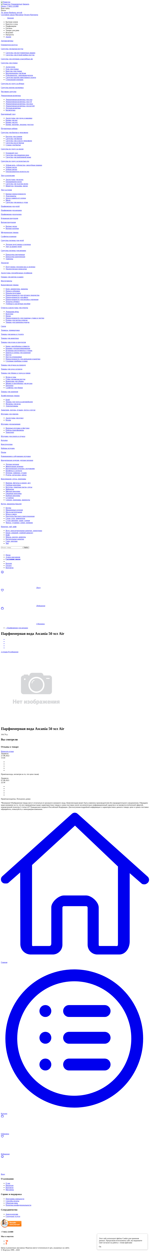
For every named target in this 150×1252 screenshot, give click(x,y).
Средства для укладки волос (17, 184)
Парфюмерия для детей (10, 206)
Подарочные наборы (9, 128)
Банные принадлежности (16, 194)
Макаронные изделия (14, 510)
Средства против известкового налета (21, 77)
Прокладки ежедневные (15, 255)
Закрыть (26, 4)
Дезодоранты (11, 196)
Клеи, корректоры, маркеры (17, 289)
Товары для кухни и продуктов (13, 342)
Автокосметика (7, 41)
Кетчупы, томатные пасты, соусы (19, 487)
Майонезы (10, 489)
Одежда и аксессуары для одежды (14, 308)
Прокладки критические (15, 257)
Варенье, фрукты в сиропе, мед (18, 483)
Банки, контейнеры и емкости (18, 346)
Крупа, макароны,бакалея (11, 504)
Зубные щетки (11, 169)
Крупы (8, 508)
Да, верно (5, 13)
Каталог (9, 563)
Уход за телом (6, 190)
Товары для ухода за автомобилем (19, 402)
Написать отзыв (7, 751)
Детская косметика (13, 108)
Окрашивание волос (14, 182)
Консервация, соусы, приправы (13, 479)
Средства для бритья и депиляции (14, 132)
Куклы (8, 420)
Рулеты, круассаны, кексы (16, 475)
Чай (7, 543)
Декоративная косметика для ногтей (20, 106)
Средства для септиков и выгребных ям (17, 59)
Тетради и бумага (12, 302)
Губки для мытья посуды (15, 379)
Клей (8, 400)
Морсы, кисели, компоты (16, 537)
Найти (26, 547)
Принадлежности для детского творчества (22, 295)
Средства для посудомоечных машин (20, 53)
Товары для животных (10, 338)
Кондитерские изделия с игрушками (20, 469)
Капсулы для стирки (14, 71)
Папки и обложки (13, 291)
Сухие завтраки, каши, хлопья (18, 520)
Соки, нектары (11, 541)
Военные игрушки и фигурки (17, 428)
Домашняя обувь (12, 312)
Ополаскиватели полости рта (17, 171)
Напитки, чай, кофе (9, 527)
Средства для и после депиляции (19, 141)
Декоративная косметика (11, 96)
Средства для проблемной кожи (18, 157)
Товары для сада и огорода (11, 369)
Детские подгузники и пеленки (18, 244)
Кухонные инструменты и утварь (19, 350)
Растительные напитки (15, 539)
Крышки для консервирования (18, 348)
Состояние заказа (8, 15)
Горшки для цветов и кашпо (12, 277)
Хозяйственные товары (10, 396)
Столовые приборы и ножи (17, 361)
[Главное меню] (4, 551)
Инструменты (6, 281)
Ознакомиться (16, 4)
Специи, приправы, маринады (18, 500)
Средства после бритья (15, 143)
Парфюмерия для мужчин (11, 214)
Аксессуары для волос (14, 179)
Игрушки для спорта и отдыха (13, 436)
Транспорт (10, 432)
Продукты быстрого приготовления (20, 516)
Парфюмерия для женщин (11, 210)
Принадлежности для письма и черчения (22, 299)
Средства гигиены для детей (12, 240)
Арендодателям (12, 1214)
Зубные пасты (11, 167)
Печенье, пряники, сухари (16, 473)
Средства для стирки (9, 63)
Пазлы (3, 452)
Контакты (34, 15)
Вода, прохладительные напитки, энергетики (24, 531)
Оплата (27, 15)
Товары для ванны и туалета (12, 334)
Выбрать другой (15, 13)
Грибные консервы (13, 485)
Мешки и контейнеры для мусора (19, 383)
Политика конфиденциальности (18, 1205)
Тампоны (9, 259)
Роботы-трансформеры (15, 430)
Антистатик (10, 67)
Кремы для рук (12, 122)
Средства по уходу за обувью (12, 84)
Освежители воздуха (9, 45)
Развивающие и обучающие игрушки (16, 456)
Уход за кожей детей (14, 247)
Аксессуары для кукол (14, 418)
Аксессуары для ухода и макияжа (19, 118)
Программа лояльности (15, 1199)
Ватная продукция (8, 222)
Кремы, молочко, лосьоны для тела (20, 124)
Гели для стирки (12, 69)
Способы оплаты (12, 1201)
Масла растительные (14, 512)
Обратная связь (12, 1203)
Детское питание (12, 464)
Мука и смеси (11, 514)
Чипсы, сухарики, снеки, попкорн (19, 523)
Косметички (10, 110)
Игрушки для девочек (9, 414)
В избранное (13, 652)
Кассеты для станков (14, 136)
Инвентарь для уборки (15, 381)
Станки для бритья (13, 145)
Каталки (4, 440)
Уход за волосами (8, 175)
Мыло (8, 200)
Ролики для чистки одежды (17, 320)
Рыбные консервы (13, 496)
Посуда (8, 355)
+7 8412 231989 (12, 6)
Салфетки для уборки (14, 388)
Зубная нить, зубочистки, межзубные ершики (24, 165)
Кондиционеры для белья (16, 73)
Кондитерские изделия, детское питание (17, 460)
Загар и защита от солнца (16, 198)
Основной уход (12, 153)
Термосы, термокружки (10, 330)
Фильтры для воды (13, 404)
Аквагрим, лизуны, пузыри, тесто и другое (18, 410)
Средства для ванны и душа (17, 202)
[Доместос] (75, 2)
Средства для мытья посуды (12, 49)
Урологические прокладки (16, 269)
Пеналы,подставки (13, 293)
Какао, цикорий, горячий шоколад (19, 533)
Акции (8, 561)
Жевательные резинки (14, 466)
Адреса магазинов (13, 557)
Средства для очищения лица (17, 155)
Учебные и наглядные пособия (18, 304)
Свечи (3, 326)
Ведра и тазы (11, 377)
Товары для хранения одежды (17, 322)
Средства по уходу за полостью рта (15, 161)
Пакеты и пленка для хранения (18, 353)
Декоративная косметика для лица (19, 104)
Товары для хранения (9, 392)
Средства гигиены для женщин (13, 251)
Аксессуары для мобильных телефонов (16, 273)
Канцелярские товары (10, 285)
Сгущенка (10, 498)
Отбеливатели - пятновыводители (19, 75)
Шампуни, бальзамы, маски (17, 186)
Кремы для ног (12, 120)
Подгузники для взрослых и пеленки (20, 267)
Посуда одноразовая (14, 357)
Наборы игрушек (8, 448)
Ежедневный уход (8, 114)
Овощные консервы (14, 493)
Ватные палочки (12, 228)
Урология (5, 263)
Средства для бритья (14, 139)
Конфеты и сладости (14, 471)
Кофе (8, 535)
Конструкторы (7, 444)
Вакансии (9, 1185)
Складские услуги (13, 1216)
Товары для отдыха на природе (13, 365)
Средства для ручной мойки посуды (20, 55)
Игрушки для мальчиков (10, 424)
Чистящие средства (8, 92)
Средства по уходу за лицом (12, 149)
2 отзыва (4, 652)
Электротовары (12, 406)
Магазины (19, 15)
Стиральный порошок (14, 80)
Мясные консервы (13, 491)
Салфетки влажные (8, 236)
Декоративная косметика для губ (19, 102)
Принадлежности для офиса (17, 297)
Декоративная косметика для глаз (19, 100)
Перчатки (9, 385)
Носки (8, 316)
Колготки (9, 314)
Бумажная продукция (9, 218)
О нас (8, 1183)
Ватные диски (11, 226)
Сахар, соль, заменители (15, 518)
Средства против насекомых (12, 88)
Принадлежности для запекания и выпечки (23, 359)
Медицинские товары (9, 232)
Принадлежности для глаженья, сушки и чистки (25, 318)
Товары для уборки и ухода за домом (15, 373)
